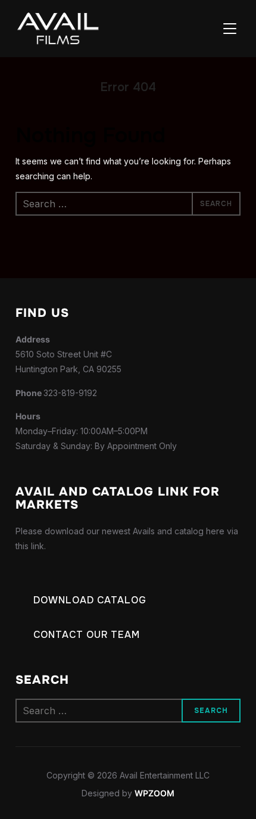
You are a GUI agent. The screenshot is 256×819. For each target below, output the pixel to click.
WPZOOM (154, 793)
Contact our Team (86, 634)
